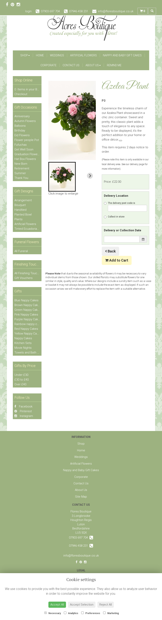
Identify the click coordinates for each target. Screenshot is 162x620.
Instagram (26, 416)
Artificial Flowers (83, 55)
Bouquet (20, 205)
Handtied (20, 210)
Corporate (48, 65)
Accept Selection (81, 604)
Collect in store (116, 216)
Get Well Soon (23, 149)
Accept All (57, 604)
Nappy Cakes (23, 338)
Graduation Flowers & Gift (31, 154)
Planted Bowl (23, 214)
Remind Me (114, 65)
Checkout (20, 94)
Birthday (19, 130)
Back (111, 251)
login (28, 11)
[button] (62, 177)
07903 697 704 (79, 537)
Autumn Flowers (25, 121)
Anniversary (22, 116)
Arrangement (23, 200)
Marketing (113, 613)
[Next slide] (90, 176)
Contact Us (71, 65)
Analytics (72, 613)
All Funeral (21, 251)
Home (40, 55)
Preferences (92, 613)
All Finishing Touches (28, 273)
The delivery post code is (121, 203)
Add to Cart (118, 260)
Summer (20, 173)
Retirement (21, 168)
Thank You (21, 178)
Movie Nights (23, 348)
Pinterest (25, 411)
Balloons (20, 126)
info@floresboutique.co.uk (81, 555)
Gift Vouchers (23, 278)
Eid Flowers (22, 135)
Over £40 (20, 384)
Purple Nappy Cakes (27, 319)
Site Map (81, 496)
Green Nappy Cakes (27, 310)
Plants (18, 219)
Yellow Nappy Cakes (27, 333)
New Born (20, 163)
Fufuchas (20, 144)
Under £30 (21, 375)
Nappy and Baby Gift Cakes (122, 55)
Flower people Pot (26, 140)
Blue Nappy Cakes (26, 300)
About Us (92, 65)
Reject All (105, 604)
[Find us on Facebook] (8, 4)
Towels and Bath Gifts (28, 352)
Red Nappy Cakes (26, 329)
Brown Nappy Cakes (27, 305)
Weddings (57, 55)
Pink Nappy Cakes (26, 314)
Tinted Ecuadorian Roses (31, 229)
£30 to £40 (21, 379)
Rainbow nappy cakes (28, 324)
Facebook (25, 406)
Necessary (54, 613)
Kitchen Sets (23, 343)
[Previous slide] (54, 176)
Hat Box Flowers (25, 159)
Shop (24, 55)
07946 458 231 (79, 545)
